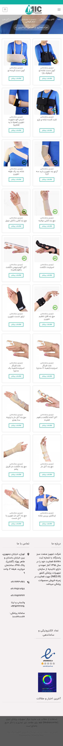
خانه (59, 19)
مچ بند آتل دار (47, 466)
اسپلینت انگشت (47, 267)
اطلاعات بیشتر (47, 78)
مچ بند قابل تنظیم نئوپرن (47, 317)
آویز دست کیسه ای (16, 70)
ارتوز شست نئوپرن (16, 316)
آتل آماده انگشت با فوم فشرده (47, 418)
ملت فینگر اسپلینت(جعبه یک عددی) (16, 368)
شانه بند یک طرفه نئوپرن (16, 172)
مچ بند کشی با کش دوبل (16, 220)
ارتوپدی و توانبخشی (28, 19)
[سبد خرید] (4, 9)
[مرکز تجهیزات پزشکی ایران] (33, 9)
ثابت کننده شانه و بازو (47, 120)
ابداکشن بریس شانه (47, 516)
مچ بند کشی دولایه (47, 220)
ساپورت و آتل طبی (9, 19)
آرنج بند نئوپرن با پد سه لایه (47, 172)
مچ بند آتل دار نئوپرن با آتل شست (16, 517)
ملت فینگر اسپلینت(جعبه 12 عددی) (46, 367)
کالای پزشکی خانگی (46, 19)
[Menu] (59, 9)
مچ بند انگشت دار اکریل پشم (16, 468)
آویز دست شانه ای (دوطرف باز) (47, 71)
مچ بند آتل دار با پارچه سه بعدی (16, 418)
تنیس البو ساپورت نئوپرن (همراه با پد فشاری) (16, 122)
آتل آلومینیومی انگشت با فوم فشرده (16, 268)
